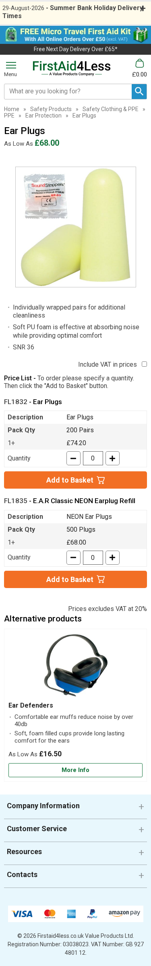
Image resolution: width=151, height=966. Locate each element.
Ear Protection (43, 115)
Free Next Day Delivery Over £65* (76, 49)
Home (11, 109)
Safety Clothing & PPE (111, 109)
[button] (75, 809)
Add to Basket (69, 480)
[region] (75, 667)
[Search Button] (139, 91)
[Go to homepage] (72, 68)
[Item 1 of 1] (76, 227)
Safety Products (51, 109)
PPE (9, 115)
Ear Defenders (30, 705)
